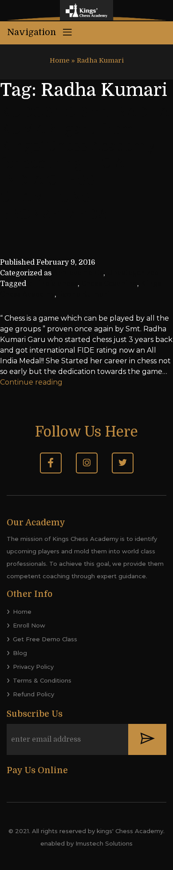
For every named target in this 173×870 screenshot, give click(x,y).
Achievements (78, 273)
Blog (20, 652)
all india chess (53, 284)
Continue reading (31, 382)
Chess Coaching (109, 284)
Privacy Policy (33, 666)
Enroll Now (29, 625)
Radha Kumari (83, 294)
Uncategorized (133, 273)
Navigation (33, 32)
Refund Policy (33, 694)
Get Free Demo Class (45, 639)
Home (60, 60)
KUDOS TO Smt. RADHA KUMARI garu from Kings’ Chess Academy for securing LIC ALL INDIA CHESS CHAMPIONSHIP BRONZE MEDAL (84, 163)
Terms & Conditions (42, 680)
